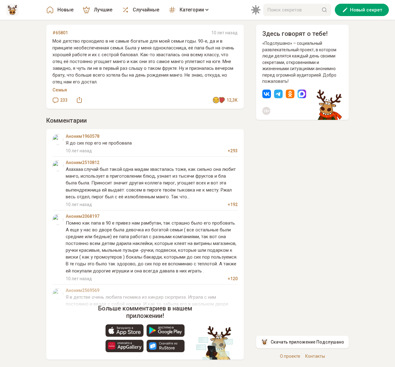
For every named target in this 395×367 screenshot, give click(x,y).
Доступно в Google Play (166, 330)
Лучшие (103, 10)
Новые (65, 10)
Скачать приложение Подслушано (307, 342)
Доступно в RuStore (166, 346)
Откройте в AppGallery (124, 346)
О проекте (290, 356)
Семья (59, 90)
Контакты (315, 356)
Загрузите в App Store (124, 330)
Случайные (146, 10)
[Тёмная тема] (256, 10)
